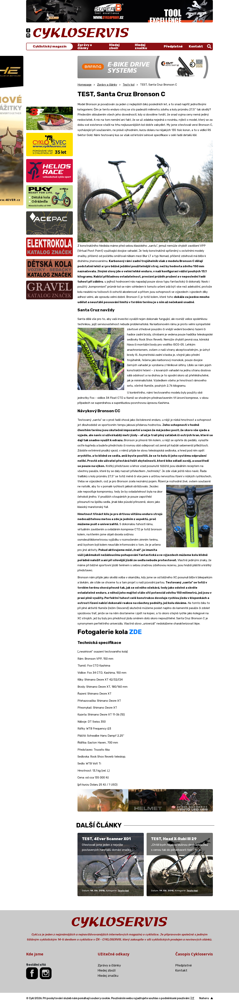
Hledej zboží (114, 46)
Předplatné (173, 46)
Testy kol (128, 84)
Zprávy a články (84, 46)
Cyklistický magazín (49, 46)
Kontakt (196, 46)
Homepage (84, 84)
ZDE (135, 632)
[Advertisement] (49, 79)
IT (193, 998)
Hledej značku (141, 46)
